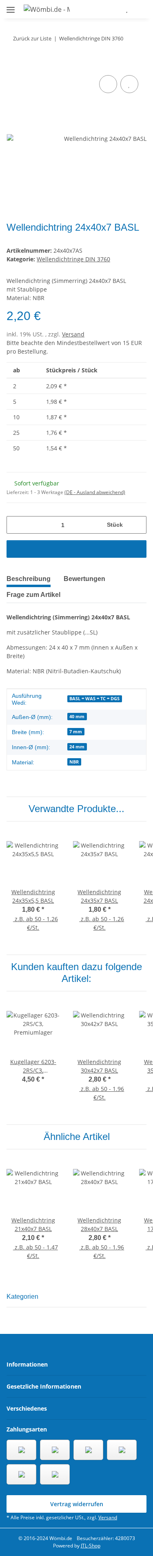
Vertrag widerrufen (76, 1504)
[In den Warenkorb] (13, 64)
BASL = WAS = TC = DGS (94, 698)
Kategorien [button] (22, 1296)
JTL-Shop (90, 1545)
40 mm (76, 716)
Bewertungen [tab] (84, 578)
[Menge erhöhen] (137, 524)
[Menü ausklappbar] (11, 6)
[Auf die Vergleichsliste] (108, 84)
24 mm (76, 747)
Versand (73, 334)
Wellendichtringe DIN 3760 (73, 259)
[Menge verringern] (15, 524)
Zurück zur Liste (32, 38)
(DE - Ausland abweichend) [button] (94, 492)
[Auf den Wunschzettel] (129, 84)
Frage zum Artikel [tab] (33, 594)
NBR (74, 762)
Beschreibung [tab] (29, 578)
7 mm (75, 732)
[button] (102, 9)
